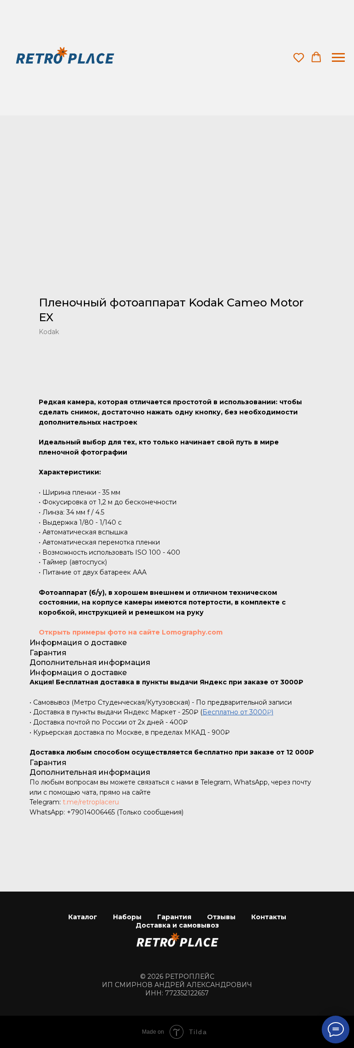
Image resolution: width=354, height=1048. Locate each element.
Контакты (268, 917)
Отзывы (221, 917)
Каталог (82, 917)
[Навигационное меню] (338, 57)
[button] (298, 57)
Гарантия (174, 917)
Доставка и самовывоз (177, 925)
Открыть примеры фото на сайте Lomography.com (131, 632)
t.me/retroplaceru (91, 802)
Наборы (127, 917)
